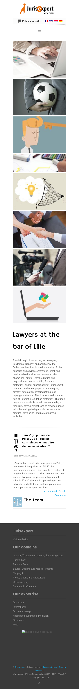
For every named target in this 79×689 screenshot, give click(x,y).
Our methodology (22, 611)
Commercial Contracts (25, 586)
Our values (18, 602)
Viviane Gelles (20, 539)
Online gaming (20, 582)
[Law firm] (39, 9)
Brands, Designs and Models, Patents (33, 568)
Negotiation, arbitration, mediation (31, 615)
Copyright (18, 573)
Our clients (18, 620)
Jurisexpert (20, 667)
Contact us (60, 495)
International (19, 607)
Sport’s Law (19, 560)
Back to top (39, 683)
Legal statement (50, 667)
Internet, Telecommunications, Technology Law (38, 555)
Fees (15, 624)
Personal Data (20, 564)
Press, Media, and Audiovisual (29, 577)
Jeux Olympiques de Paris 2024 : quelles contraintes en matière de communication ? (38, 440)
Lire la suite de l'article (54, 491)
